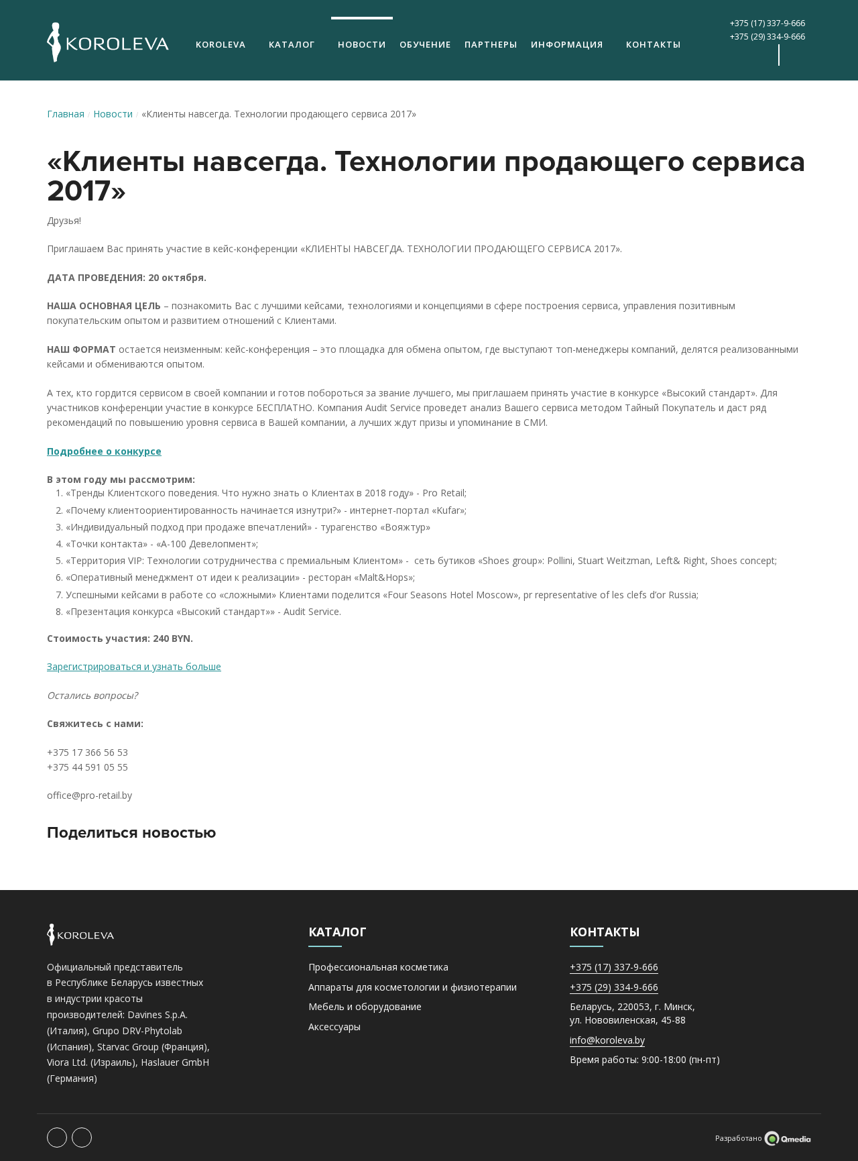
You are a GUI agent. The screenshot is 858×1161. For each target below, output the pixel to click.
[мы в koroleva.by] (761, 55)
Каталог (292, 44)
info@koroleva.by (607, 1040)
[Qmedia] (787, 1138)
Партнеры (491, 44)
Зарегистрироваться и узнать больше (134, 666)
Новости (362, 44)
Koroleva (221, 44)
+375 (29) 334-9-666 (767, 36)
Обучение (425, 44)
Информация (567, 44)
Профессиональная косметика (378, 966)
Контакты (653, 44)
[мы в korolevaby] (734, 55)
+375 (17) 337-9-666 (767, 23)
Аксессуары (334, 1026)
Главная (65, 113)
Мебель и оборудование (365, 1006)
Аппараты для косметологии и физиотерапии (412, 987)
